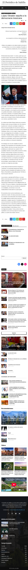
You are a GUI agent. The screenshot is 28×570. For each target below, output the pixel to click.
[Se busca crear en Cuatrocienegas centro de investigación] (4, 524)
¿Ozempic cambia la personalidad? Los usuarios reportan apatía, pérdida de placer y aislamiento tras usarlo (17, 306)
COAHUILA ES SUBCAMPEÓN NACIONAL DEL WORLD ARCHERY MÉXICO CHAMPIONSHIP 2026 (18, 395)
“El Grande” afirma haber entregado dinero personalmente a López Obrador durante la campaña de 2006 (14, 283)
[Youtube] (19, 513)
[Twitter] (15, 513)
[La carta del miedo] (4, 237)
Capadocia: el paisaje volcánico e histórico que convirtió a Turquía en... (20, 458)
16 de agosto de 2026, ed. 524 (4, 232)
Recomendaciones (7, 408)
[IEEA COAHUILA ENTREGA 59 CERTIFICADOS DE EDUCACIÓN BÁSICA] (4, 382)
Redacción (5, 286)
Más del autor (16, 225)
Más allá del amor (12, 438)
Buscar (2, 256)
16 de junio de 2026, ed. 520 (7, 469)
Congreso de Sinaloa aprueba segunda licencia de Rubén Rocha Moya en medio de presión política (17, 299)
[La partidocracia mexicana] (4, 366)
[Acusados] (4, 372)
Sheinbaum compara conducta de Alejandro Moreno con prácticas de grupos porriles (16, 313)
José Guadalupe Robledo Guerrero (9, 349)
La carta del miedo (13, 236)
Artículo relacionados (6, 225)
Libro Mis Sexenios (13, 528)
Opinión (13, 13)
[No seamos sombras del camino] (4, 428)
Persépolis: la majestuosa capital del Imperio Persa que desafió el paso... (7, 458)
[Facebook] (8, 513)
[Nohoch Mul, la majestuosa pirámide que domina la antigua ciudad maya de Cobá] (21, 466)
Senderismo (12, 535)
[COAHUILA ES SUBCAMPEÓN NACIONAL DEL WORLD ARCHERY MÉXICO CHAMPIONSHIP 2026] (4, 395)
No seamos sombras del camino (15, 427)
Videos (3, 445)
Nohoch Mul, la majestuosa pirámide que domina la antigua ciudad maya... (21, 473)
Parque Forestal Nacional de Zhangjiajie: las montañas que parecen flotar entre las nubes (13, 420)
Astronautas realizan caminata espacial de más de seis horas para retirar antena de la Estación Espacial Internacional (17, 320)
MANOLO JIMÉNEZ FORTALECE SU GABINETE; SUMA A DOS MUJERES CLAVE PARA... (16, 402)
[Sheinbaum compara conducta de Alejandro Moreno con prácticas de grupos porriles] (4, 313)
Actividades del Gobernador (8, 376)
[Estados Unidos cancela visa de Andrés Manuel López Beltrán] (4, 328)
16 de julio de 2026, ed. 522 (6, 455)
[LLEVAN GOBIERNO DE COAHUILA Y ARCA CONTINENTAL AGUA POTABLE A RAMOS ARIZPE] (4, 389)
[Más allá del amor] (4, 440)
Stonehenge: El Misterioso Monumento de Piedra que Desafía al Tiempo (7, 473)
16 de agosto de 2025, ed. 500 (10, 11)
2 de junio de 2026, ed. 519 (19, 469)
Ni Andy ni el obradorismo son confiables (17, 358)
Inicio (2, 11)
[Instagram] (12, 513)
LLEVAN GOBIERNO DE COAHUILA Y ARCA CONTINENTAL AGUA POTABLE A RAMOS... (17, 389)
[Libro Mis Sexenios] (4, 530)
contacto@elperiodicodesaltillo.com (17, 509)
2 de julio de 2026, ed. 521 (19, 455)
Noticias (4, 269)
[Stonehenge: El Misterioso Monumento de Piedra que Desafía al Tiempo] (7, 466)
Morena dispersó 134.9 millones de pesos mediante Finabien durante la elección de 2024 (16, 292)
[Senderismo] (4, 537)
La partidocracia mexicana (14, 364)
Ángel (9, 433)
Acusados (10, 370)
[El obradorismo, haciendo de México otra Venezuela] (4, 231)
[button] (26, 8)
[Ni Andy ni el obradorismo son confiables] (4, 244)
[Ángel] (4, 434)
